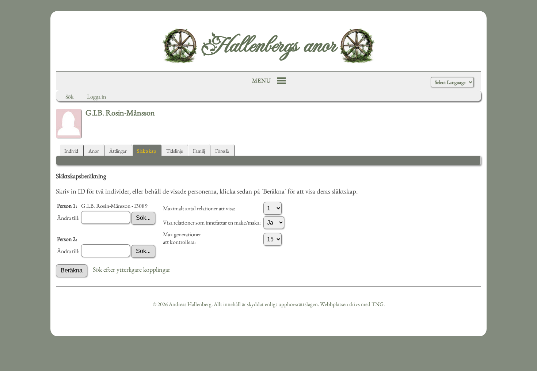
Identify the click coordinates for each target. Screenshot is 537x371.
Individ (71, 151)
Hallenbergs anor (268, 45)
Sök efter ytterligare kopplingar (131, 269)
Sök (69, 96)
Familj (199, 151)
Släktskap (146, 151)
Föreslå (222, 151)
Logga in (96, 96)
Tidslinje (174, 151)
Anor (93, 151)
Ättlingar (118, 151)
